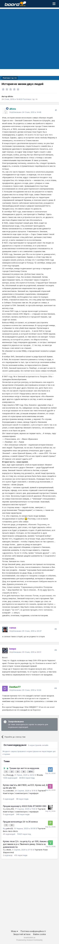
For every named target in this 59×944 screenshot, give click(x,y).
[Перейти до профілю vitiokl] (50, 842)
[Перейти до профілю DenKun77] (5, 688)
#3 (56, 650)
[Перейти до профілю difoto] (5, 110)
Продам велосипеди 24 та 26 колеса (20, 822)
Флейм (40, 775)
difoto (10, 96)
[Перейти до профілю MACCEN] (50, 769)
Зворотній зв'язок (21, 934)
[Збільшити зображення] (26, 519)
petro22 (9, 828)
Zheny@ (9, 775)
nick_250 (10, 809)
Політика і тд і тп (30, 99)
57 (30, 772)
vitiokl (8, 850)
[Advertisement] (29, 38)
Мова (14, 931)
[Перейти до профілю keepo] (5, 650)
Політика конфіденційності (33, 931)
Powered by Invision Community (29, 940)
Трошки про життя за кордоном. (24, 768)
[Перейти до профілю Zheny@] (50, 807)
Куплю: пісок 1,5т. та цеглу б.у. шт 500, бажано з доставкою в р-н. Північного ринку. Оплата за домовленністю (25, 844)
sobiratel (10, 790)
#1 (56, 110)
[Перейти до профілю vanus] (5, 629)
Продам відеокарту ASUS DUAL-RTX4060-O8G (24, 806)
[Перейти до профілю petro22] (50, 823)
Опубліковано (25, 112)
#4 (55, 688)
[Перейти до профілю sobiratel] (50, 786)
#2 (56, 629)
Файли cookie (39, 934)
